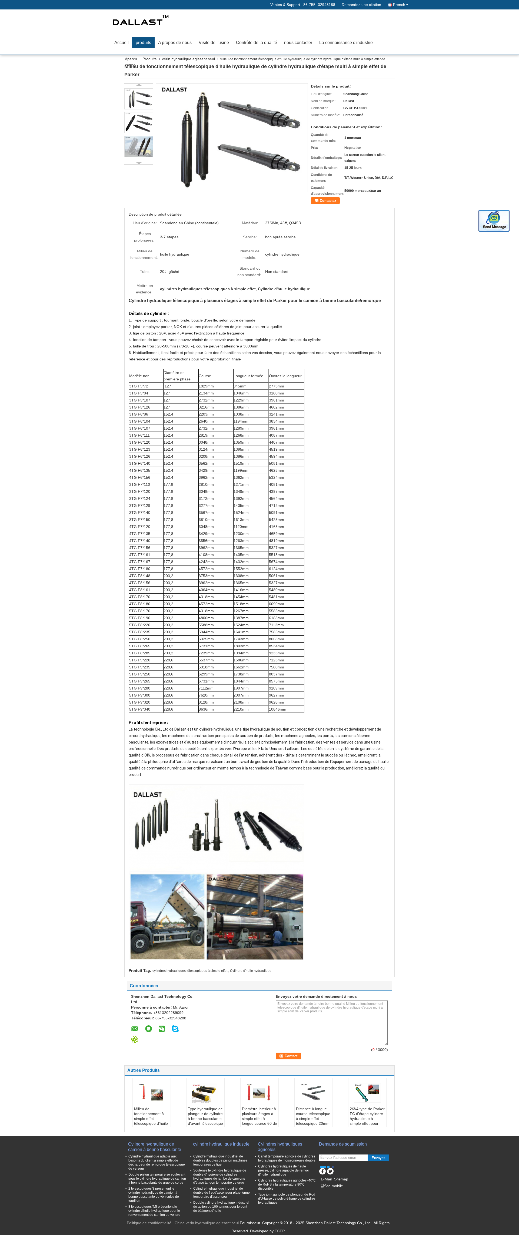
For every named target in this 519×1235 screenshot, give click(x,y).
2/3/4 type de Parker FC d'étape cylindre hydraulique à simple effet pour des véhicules (367, 1118)
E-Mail (326, 1179)
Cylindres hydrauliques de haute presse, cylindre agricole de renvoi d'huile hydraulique (283, 1170)
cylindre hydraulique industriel (222, 1144)
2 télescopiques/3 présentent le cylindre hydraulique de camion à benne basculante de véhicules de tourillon (153, 1195)
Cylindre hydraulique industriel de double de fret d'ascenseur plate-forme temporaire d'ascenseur (221, 1193)
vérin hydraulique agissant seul (188, 59)
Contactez (328, 201)
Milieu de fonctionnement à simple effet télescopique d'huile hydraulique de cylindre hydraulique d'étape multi (151, 1123)
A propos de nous (175, 42)
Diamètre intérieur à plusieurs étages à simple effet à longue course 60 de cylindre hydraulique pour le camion (259, 1121)
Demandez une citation (361, 4)
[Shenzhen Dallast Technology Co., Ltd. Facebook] (322, 1170)
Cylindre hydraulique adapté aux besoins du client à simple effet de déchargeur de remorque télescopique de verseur (156, 1162)
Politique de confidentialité (149, 1223)
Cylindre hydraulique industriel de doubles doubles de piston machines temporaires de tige (220, 1160)
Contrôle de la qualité (256, 42)
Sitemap (341, 1179)
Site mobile (333, 1186)
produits (143, 42)
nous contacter (298, 42)
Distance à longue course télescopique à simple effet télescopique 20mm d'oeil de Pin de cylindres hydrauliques (313, 1123)
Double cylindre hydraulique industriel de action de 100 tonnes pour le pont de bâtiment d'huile (221, 1207)
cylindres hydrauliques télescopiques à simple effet (189, 971)
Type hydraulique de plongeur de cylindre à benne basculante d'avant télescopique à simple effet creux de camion (205, 1121)
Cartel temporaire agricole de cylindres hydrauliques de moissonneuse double (286, 1158)
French (399, 4)
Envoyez (378, 1158)
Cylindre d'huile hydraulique (250, 971)
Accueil (121, 42)
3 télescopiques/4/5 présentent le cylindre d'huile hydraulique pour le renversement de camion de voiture (154, 1211)
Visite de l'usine (214, 42)
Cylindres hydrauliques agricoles (280, 1147)
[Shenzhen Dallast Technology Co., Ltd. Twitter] (330, 1170)
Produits (149, 59)
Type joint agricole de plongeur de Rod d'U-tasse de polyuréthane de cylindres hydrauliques (286, 1198)
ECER (280, 1231)
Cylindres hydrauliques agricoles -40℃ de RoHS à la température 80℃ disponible (286, 1184)
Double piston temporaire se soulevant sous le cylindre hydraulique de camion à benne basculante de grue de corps (157, 1178)
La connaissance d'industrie (346, 42)
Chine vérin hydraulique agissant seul (207, 1223)
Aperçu (131, 59)
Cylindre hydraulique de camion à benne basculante (154, 1147)
